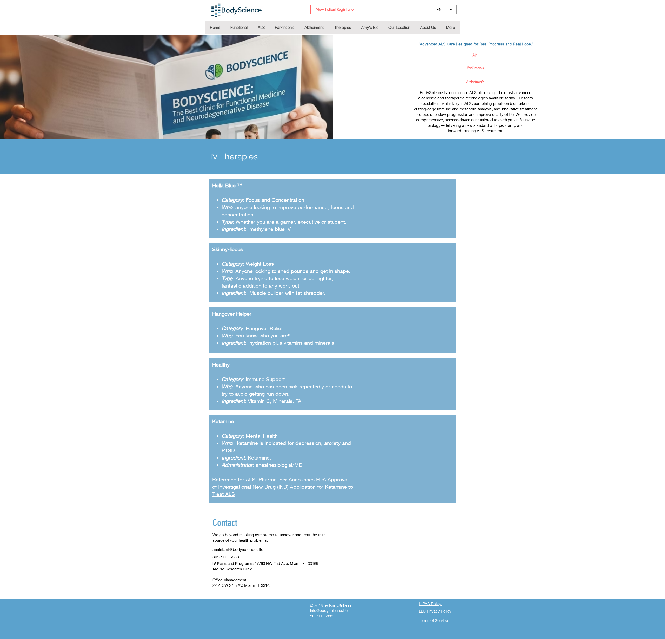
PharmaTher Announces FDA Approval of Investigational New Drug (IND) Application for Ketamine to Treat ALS (282, 486)
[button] (342, 27)
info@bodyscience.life (329, 610)
